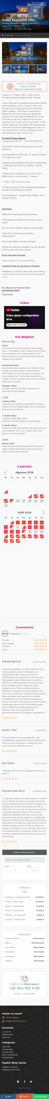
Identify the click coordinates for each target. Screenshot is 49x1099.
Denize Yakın (8, 1052)
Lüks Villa (6, 1047)
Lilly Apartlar (7, 1049)
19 (36, 532)
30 (42, 501)
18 (29, 532)
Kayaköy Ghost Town (11, 1070)
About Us (6, 1037)
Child (29, 866)
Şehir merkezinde (10, 1055)
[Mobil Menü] (44, 5)
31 (6, 505)
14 (6, 532)
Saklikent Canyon (10, 1067)
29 (36, 501)
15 (12, 532)
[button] (44, 44)
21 (6, 536)
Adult (6, 866)
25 (12, 501)
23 (42, 496)
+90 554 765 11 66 (24, 988)
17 (23, 532)
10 (24, 527)
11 (29, 527)
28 (30, 501)
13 (42, 527)
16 (18, 532)
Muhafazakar (7, 1057)
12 (36, 527)
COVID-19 (6, 1032)
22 (36, 496)
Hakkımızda (7, 1034)
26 (18, 501)
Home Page (9, 35)
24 (6, 501)
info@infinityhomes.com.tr (16, 1021)
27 (24, 501)
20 (42, 532)
